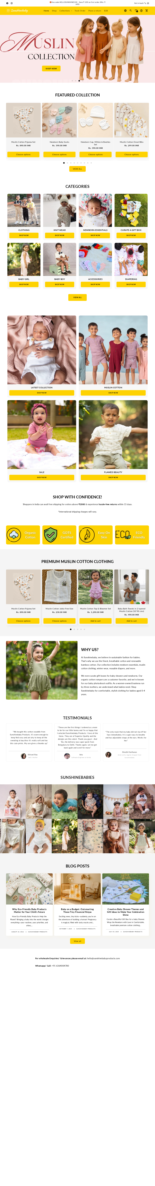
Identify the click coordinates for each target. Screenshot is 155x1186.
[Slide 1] (72, 81)
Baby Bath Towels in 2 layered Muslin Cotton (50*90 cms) (131, 609)
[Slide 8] (87, 163)
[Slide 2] (75, 81)
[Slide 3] (79, 81)
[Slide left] (1, 49)
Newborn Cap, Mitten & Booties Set (95, 143)
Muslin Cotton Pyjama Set (23, 142)
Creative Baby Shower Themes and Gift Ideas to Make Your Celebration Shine (125, 912)
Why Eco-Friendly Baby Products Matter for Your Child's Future (29, 910)
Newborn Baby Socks (59, 142)
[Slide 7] (84, 163)
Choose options (23, 154)
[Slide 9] (91, 163)
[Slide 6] (81, 163)
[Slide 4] (82, 81)
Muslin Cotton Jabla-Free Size (59, 608)
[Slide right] (153, 49)
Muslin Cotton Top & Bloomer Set (95, 608)
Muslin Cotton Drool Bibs (131, 142)
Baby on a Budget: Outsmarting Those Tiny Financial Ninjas (77, 910)
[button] (65, 10)
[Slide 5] (77, 163)
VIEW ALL (77, 297)
